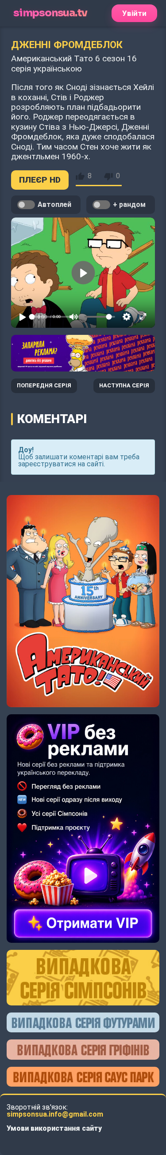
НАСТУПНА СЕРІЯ (124, 385)
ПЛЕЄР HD (40, 180)
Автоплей (54, 204)
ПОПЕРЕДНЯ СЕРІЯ (44, 385)
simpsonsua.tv (50, 13)
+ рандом (129, 204)
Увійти (134, 13)
